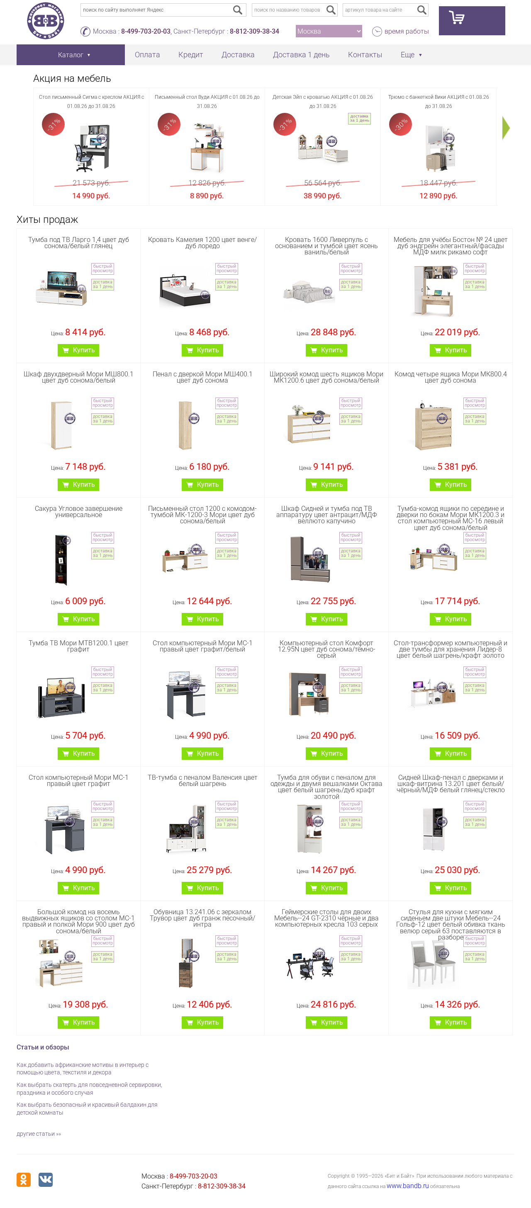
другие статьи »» (39, 1133)
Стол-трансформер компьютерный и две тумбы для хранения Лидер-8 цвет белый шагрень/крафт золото (450, 649)
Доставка (238, 54)
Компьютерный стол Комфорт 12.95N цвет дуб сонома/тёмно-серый (326, 649)
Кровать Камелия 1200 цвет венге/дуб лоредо (202, 243)
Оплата (147, 54)
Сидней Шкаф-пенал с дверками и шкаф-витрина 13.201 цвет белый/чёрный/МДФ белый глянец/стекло (451, 784)
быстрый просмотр (103, 268)
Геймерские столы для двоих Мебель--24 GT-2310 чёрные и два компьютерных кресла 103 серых (326, 918)
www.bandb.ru (408, 1186)
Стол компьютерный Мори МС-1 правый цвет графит (79, 781)
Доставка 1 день (301, 54)
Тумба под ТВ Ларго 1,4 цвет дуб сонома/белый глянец (78, 243)
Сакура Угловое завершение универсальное (78, 512)
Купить (84, 350)
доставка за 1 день (359, 118)
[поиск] (331, 10)
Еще (407, 54)
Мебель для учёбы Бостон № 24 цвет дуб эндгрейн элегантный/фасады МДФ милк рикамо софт (451, 246)
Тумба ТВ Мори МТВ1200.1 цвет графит (79, 646)
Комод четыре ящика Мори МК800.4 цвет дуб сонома (451, 377)
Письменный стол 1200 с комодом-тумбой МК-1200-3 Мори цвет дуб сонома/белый (202, 515)
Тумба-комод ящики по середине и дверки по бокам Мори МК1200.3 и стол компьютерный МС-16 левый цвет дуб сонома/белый (450, 518)
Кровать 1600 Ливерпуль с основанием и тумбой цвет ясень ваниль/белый (326, 246)
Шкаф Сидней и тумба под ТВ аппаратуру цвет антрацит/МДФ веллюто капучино (326, 515)
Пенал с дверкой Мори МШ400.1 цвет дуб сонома (203, 377)
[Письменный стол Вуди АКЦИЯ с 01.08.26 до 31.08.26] (207, 148)
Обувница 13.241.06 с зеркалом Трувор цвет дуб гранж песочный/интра (202, 918)
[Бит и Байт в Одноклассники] (24, 1180)
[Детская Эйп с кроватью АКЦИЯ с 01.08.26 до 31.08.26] (323, 148)
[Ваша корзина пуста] (472, 20)
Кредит (190, 54)
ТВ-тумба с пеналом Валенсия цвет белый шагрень (203, 781)
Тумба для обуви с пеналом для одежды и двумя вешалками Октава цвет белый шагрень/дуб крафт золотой (326, 787)
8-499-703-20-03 (146, 31)
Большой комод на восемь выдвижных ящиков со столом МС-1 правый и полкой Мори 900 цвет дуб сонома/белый (78, 921)
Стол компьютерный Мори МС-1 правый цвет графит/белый (203, 646)
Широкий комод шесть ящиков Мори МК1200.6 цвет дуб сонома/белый (326, 377)
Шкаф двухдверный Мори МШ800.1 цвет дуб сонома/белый (79, 377)
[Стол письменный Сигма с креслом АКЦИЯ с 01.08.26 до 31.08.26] (91, 148)
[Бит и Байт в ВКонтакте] (46, 1180)
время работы (407, 31)
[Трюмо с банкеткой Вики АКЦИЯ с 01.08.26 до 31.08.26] (439, 148)
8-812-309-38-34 (254, 31)
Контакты (365, 54)
